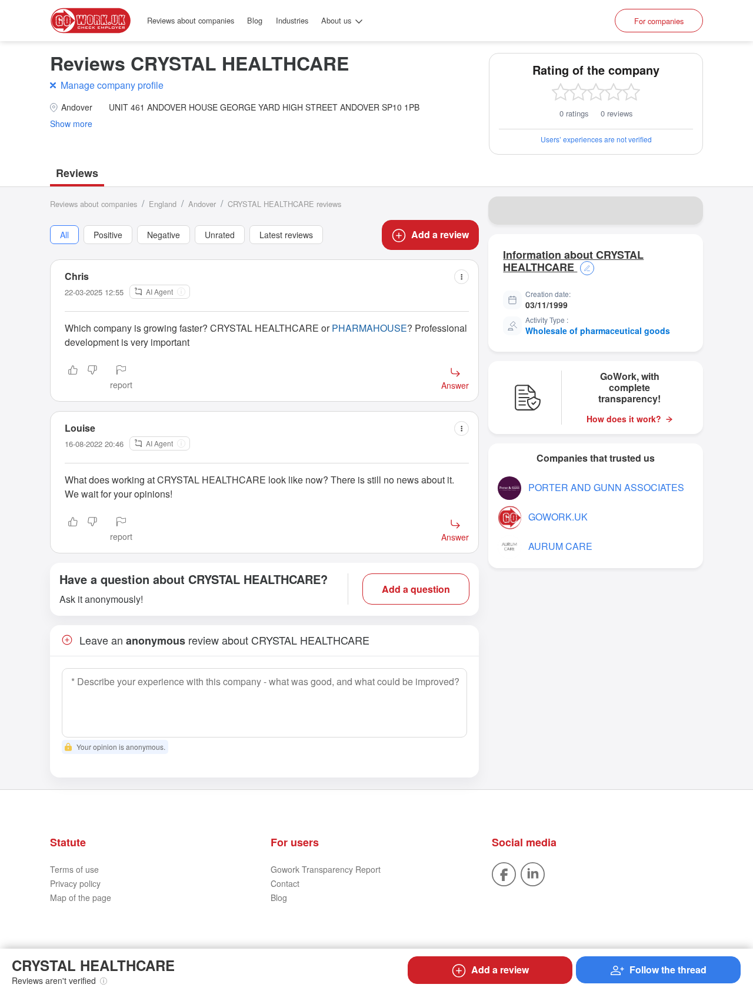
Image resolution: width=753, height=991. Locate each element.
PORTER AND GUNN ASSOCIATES (606, 487)
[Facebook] (504, 873)
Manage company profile (112, 85)
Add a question (416, 589)
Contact (285, 883)
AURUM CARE (560, 546)
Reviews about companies (190, 20)
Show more (71, 123)
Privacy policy (75, 883)
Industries (292, 20)
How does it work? (624, 419)
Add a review (440, 234)
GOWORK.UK (558, 516)
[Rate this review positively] (73, 378)
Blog (254, 20)
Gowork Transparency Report (326, 869)
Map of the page (80, 897)
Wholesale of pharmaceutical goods (597, 330)
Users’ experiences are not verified (596, 139)
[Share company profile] (686, 210)
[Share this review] (461, 276)
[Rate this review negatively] (92, 378)
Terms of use (74, 869)
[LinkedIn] (533, 873)
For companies (659, 20)
